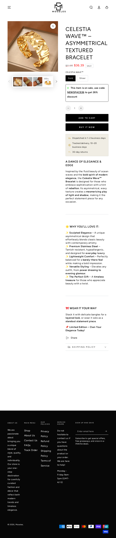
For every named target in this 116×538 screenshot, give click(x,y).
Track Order (31, 450)
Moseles (19, 524)
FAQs (27, 445)
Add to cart (87, 118)
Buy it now (87, 127)
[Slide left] (9, 81)
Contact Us (30, 440)
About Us (29, 435)
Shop (27, 430)
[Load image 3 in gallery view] (37, 81)
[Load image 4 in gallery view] (47, 81)
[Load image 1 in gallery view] (17, 81)
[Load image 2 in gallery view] (27, 81)
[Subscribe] (106, 431)
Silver (82, 78)
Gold (70, 78)
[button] (91, 7)
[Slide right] (56, 81)
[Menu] (9, 7)
